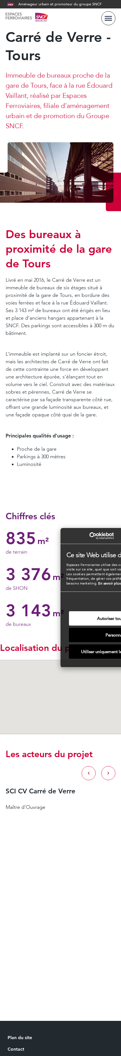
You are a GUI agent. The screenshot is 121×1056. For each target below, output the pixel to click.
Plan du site (20, 1037)
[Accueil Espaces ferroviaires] (27, 18)
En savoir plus (109, 583)
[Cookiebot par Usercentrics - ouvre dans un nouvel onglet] (89, 536)
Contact (16, 1049)
